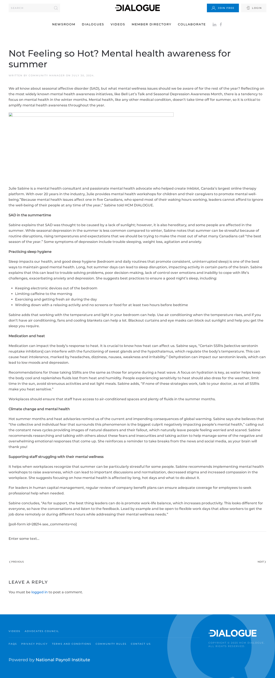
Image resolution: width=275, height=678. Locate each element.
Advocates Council (42, 631)
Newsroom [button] (63, 24)
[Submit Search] (56, 8)
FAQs (13, 643)
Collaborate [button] (192, 24)
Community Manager (47, 75)
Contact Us (141, 643)
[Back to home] (137, 7)
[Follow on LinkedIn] (214, 24)
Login (257, 7)
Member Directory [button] (151, 24)
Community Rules (111, 643)
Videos (118, 24)
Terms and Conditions (71, 643)
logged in (39, 592)
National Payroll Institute (63, 659)
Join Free (226, 7)
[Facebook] (221, 24)
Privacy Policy (34, 643)
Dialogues (93, 24)
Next (261, 561)
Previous (17, 561)
